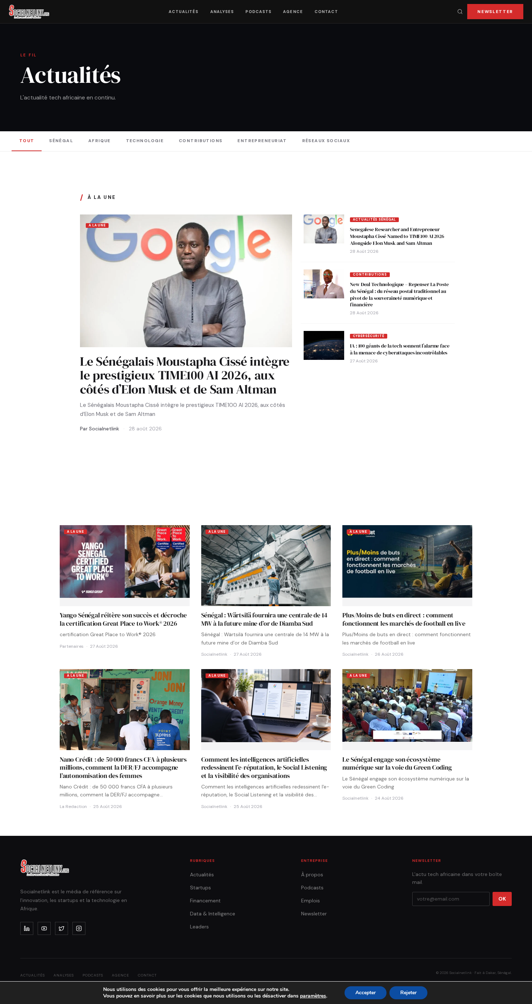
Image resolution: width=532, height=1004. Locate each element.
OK (502, 898)
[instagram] (78, 928)
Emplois (310, 900)
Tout (26, 141)
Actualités (184, 11)
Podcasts (258, 11)
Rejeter (408, 992)
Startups (200, 887)
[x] (61, 928)
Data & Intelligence (212, 913)
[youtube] (44, 928)
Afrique (99, 141)
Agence (293, 11)
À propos (312, 874)
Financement (205, 900)
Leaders (199, 926)
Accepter (365, 992)
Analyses (222, 11)
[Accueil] (29, 11)
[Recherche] (460, 11)
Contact (326, 11)
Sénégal (61, 141)
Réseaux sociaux (326, 141)
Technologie (145, 141)
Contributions (201, 141)
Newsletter (495, 11)
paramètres (313, 996)
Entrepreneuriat (262, 141)
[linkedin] (26, 928)
